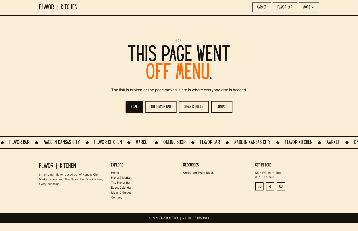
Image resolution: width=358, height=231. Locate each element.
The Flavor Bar (121, 182)
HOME (134, 107)
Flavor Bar (285, 7)
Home (115, 172)
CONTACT (222, 107)
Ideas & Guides (121, 192)
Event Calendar (121, 187)
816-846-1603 (265, 176)
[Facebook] (270, 186)
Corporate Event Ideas (198, 172)
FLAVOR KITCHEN (58, 7)
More (306, 7)
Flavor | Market (121, 177)
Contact (116, 197)
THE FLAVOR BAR (161, 107)
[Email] (281, 186)
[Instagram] (259, 186)
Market (262, 7)
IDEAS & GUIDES (194, 107)
